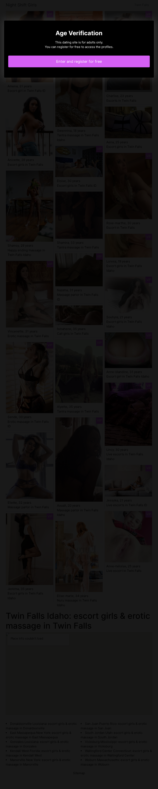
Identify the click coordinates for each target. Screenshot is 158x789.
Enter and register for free (79, 61)
